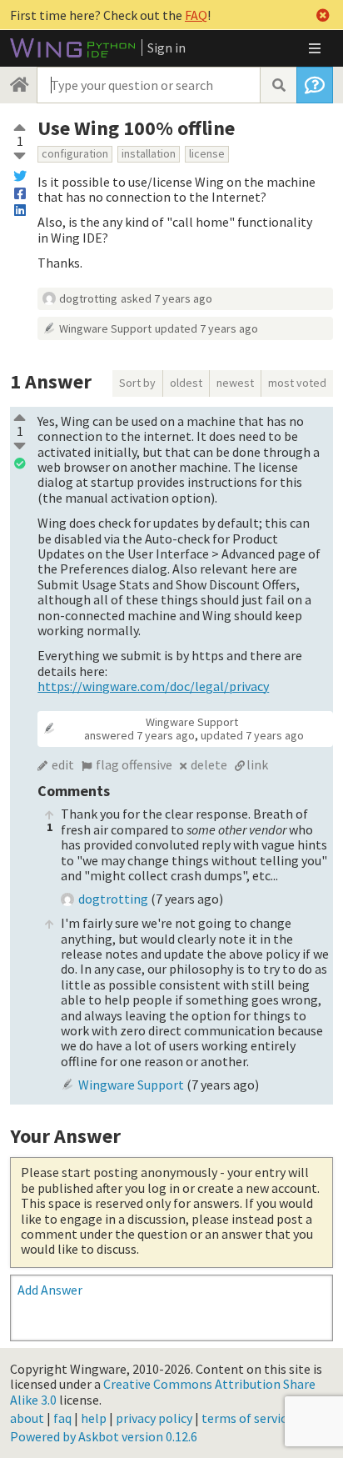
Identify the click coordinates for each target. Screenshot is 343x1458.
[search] (278, 85)
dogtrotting (88, 298)
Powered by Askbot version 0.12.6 (103, 1436)
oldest (186, 382)
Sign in (166, 47)
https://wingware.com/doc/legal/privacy (153, 686)
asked (166, 298)
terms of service (247, 1418)
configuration (75, 153)
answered (139, 735)
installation (149, 153)
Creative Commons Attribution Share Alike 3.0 (163, 1391)
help (94, 1418)
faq (62, 1418)
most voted (297, 382)
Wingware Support (105, 328)
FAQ (196, 15)
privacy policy (154, 1418)
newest (235, 382)
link (257, 764)
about (27, 1418)
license (207, 153)
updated (206, 328)
